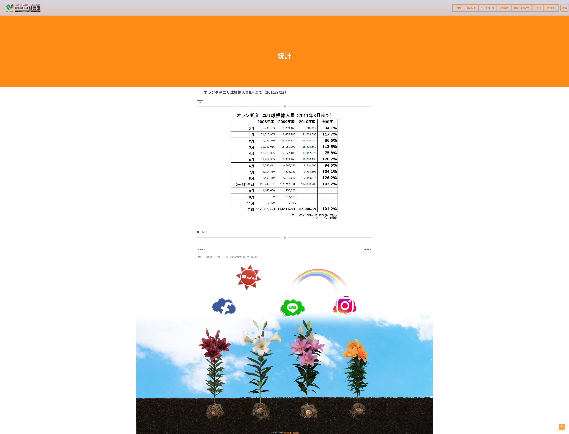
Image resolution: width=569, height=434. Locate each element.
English (551, 8)
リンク (538, 8)
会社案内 (504, 8)
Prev (202, 249)
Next (366, 249)
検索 (564, 8)
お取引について (521, 8)
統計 (200, 102)
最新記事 (471, 8)
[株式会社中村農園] (23, 8)
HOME (458, 8)
